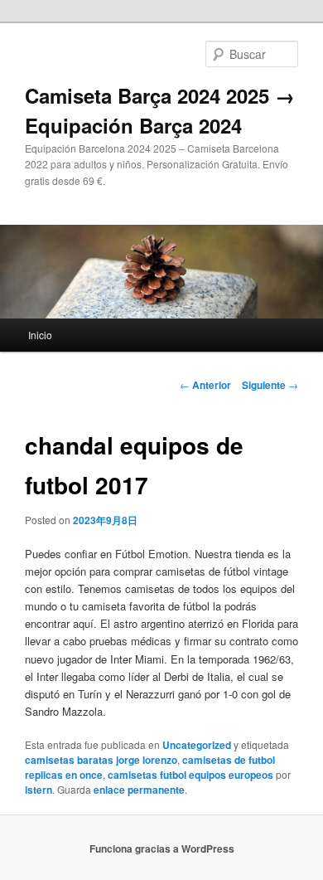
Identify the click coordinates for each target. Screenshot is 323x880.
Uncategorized (196, 744)
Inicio (40, 335)
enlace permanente (139, 789)
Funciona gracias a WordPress (161, 848)
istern (38, 789)
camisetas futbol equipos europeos (190, 774)
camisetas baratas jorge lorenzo (101, 759)
